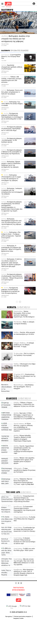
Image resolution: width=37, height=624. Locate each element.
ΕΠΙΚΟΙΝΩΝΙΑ (18, 590)
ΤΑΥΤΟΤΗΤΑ (18, 588)
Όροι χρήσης (8, 616)
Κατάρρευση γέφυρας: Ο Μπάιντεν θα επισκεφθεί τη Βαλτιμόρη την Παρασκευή (11, 151)
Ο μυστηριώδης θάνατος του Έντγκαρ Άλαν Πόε (11, 56)
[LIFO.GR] (8, 4)
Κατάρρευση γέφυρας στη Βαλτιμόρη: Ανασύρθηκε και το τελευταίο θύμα (11, 128)
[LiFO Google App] (11, 606)
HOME (3, 6)
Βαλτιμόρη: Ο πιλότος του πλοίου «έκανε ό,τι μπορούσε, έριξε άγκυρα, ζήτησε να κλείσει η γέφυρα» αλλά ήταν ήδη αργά (11, 262)
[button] (2, 4)
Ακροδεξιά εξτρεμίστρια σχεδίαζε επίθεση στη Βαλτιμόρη (11, 67)
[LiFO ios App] (25, 607)
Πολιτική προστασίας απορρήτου (23, 616)
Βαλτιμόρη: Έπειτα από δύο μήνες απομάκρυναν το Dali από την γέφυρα (12, 92)
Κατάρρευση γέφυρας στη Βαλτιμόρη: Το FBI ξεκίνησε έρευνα (11, 140)
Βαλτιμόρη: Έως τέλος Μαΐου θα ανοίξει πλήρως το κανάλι (12, 103)
